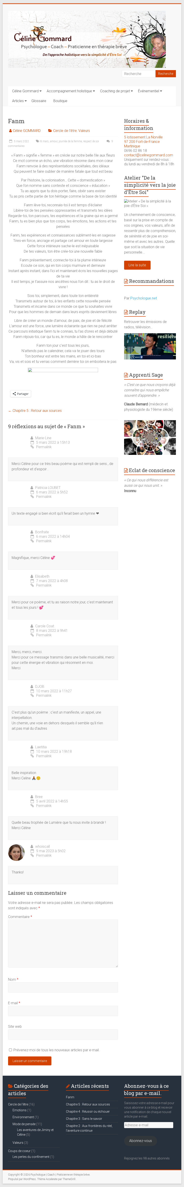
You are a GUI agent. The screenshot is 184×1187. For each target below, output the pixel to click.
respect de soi (91, 141)
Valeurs (84, 131)
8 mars (44, 141)
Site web (15, 1026)
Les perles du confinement (31, 1157)
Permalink (44, 447)
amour (53, 141)
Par (140, 298)
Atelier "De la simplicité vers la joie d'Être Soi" (150, 184)
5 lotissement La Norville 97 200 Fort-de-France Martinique (143, 141)
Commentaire (20, 917)
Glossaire (38, 101)
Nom (13, 979)
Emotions (19, 1110)
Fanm (70, 1097)
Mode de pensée (24, 1124)
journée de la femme (70, 141)
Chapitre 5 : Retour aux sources (35, 411)
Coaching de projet (115, 91)
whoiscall (42, 846)
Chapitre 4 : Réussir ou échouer (88, 1111)
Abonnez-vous (140, 1141)
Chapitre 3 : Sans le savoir (84, 1118)
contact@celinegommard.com (148, 155)
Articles (18, 101)
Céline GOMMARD (27, 131)
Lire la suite (137, 265)
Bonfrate (42, 532)
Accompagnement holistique (69, 91)
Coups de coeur (19, 1151)
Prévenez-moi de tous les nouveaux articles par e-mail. (56, 1050)
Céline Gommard (25, 91)
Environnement (23, 1117)
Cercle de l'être (65, 131)
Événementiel (148, 91)
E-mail (14, 1003)
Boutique (60, 101)
